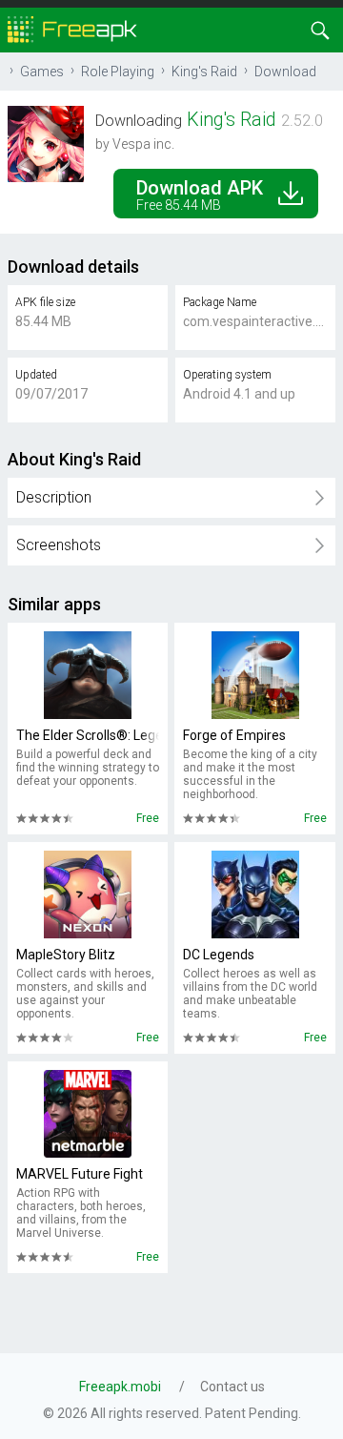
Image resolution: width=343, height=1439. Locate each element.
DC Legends (218, 954)
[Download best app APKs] (72, 28)
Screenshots (58, 545)
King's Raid (204, 71)
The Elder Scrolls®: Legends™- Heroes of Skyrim (87, 735)
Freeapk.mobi (120, 1386)
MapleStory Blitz (65, 954)
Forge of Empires (234, 735)
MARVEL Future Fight (79, 1174)
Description (53, 497)
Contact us (232, 1386)
